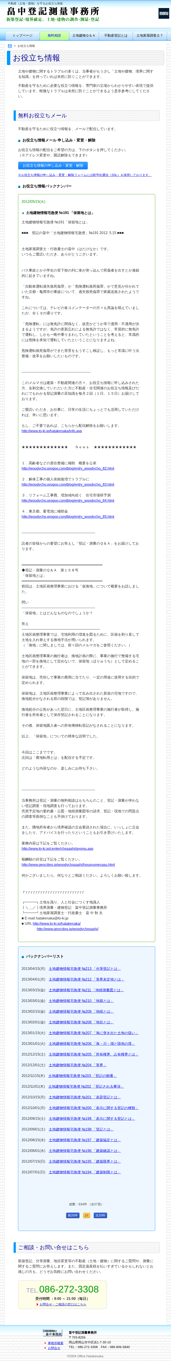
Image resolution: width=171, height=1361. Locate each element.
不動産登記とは (116, 35)
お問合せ (54, 1348)
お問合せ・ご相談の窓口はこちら (63, 1304)
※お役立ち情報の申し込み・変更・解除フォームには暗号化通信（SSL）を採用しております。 (85, 175)
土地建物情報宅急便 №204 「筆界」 (78, 1065)
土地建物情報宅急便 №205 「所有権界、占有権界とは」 (94, 1054)
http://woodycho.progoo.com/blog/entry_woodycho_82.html (68, 468)
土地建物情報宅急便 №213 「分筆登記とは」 (85, 969)
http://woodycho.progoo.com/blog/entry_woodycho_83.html (68, 484)
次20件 (100, 1215)
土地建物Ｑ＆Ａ (84, 35)
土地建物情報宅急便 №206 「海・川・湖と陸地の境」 (92, 1044)
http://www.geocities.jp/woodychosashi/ (67, 929)
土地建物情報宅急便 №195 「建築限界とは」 (85, 1161)
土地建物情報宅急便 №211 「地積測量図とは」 (86, 990)
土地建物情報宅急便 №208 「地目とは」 (81, 1022)
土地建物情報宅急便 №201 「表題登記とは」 (85, 1097)
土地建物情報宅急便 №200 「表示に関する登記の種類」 (94, 1108)
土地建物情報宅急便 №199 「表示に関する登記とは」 (92, 1118)
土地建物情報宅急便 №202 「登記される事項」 (86, 1086)
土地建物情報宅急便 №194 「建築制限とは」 (85, 1172)
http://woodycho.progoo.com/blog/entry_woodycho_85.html (68, 517)
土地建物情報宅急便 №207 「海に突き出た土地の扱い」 (94, 1033)
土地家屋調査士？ (149, 35)
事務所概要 (55, 1343)
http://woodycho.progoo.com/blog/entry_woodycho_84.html (68, 500)
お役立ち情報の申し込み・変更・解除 (53, 165)
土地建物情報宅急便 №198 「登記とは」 (81, 1129)
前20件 (73, 1215)
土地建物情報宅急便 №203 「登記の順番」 (82, 1076)
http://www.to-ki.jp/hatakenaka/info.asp (52, 431)
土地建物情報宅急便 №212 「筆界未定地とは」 (86, 979)
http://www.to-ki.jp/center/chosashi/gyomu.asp (57, 849)
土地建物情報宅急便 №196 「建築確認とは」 (85, 1151)
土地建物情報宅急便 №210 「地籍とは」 (81, 1001)
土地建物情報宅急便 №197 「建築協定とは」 (85, 1140)
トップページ (22, 35)
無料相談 (54, 35)
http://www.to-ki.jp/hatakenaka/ (57, 923)
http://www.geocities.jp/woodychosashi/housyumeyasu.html (68, 865)
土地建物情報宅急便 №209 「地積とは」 (81, 1011)
